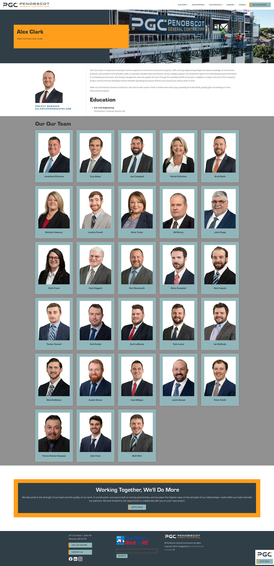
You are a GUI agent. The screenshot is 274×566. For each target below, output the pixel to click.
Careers (230, 5)
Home (19, 39)
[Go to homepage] (26, 4)
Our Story (182, 5)
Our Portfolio (215, 5)
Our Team (27, 39)
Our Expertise (198, 5)
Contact (242, 5)
